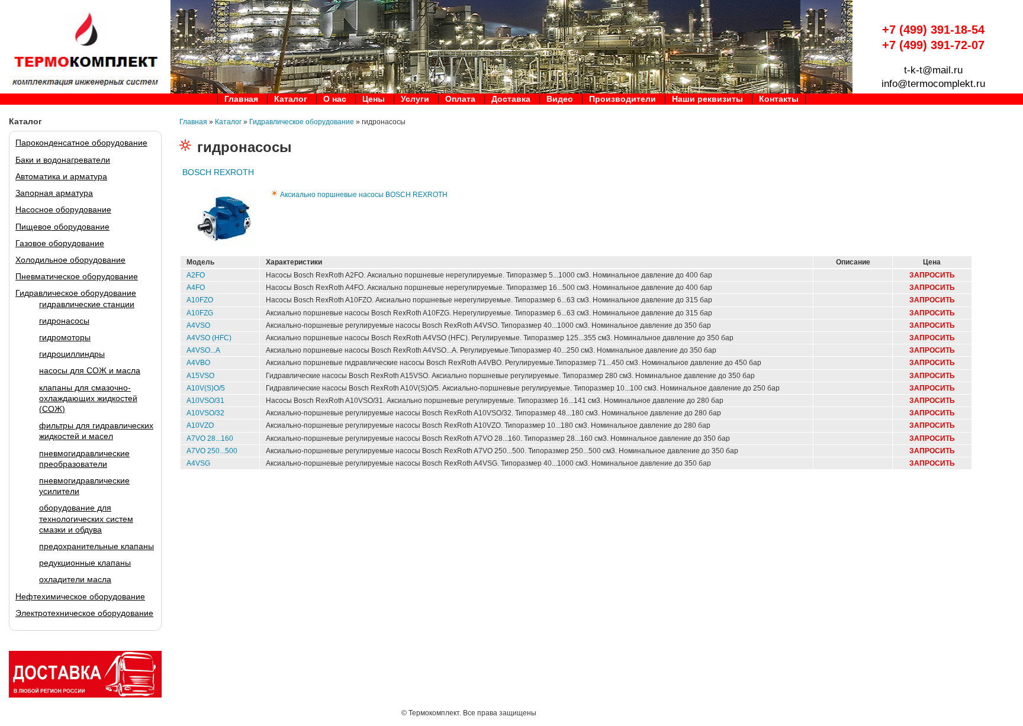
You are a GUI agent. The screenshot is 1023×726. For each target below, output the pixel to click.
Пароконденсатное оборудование (81, 142)
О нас (334, 99)
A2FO (195, 275)
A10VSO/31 (205, 400)
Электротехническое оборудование (84, 613)
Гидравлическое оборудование (75, 293)
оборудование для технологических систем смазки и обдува (86, 518)
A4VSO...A (203, 350)
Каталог (290, 99)
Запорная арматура (54, 193)
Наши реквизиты (707, 99)
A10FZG (199, 313)
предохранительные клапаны (96, 546)
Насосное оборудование (63, 209)
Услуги (415, 99)
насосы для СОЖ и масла (89, 370)
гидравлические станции (86, 304)
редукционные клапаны (85, 562)
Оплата (460, 99)
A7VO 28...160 (209, 438)
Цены (373, 99)
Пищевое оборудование (62, 226)
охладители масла (75, 579)
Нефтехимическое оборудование (80, 596)
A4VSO (198, 325)
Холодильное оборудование (70, 259)
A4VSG (198, 463)
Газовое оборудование (59, 243)
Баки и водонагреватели (62, 159)
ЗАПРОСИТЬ (932, 275)
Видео (559, 99)
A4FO (195, 287)
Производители (622, 99)
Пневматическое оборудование (76, 276)
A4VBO (198, 363)
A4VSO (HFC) (208, 338)
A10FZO (199, 300)
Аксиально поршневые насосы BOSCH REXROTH (364, 195)
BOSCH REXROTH (218, 172)
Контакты (779, 99)
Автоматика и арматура (61, 176)
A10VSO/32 (205, 413)
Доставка (510, 99)
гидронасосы (64, 320)
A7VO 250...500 (211, 451)
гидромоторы (65, 337)
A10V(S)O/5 (205, 388)
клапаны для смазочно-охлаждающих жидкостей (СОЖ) (88, 398)
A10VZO (200, 425)
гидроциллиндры (72, 354)
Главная (241, 99)
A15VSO (200, 376)
